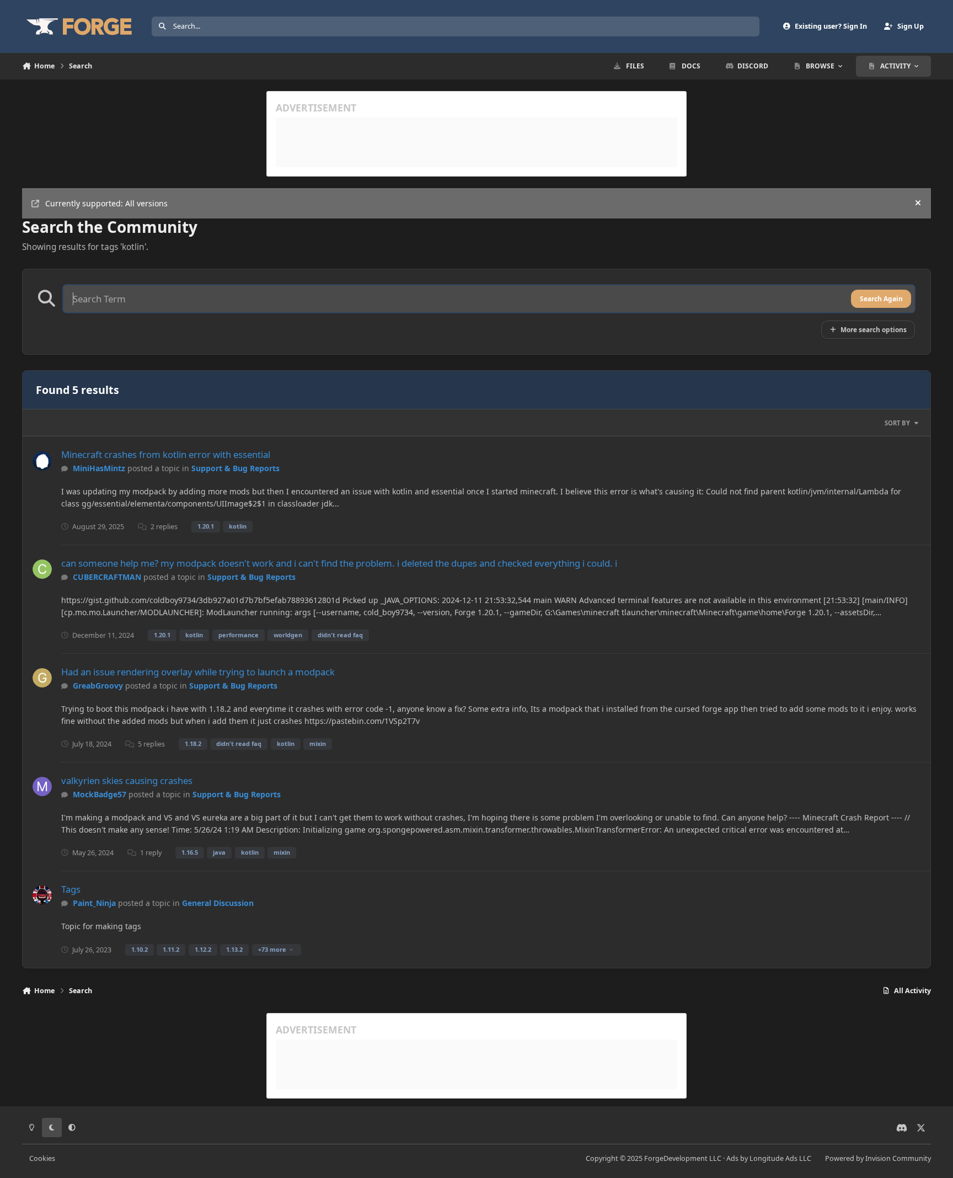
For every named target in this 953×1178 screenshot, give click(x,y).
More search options (873, 329)
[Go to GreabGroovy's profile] (42, 677)
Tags (71, 889)
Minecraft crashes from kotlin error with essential (165, 454)
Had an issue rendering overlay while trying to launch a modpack (198, 671)
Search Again (881, 298)
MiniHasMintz (99, 468)
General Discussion (218, 903)
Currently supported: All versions (106, 203)
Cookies (42, 1158)
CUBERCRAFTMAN (107, 577)
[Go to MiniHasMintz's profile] (42, 461)
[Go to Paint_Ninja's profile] (42, 895)
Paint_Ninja (94, 903)
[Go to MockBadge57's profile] (42, 786)
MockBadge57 (99, 794)
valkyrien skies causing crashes (126, 780)
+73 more (272, 949)
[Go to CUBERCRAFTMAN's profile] (42, 569)
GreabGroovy (98, 685)
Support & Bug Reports (235, 468)
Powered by (878, 1158)
